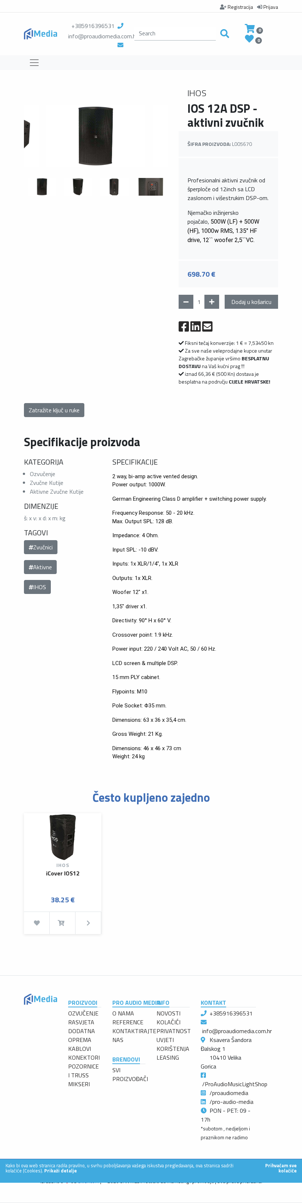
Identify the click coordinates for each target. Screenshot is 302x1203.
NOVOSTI (168, 1013)
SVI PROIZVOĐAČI (130, 1074)
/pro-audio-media (231, 1101)
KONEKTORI (84, 1057)
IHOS (39, 587)
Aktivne (42, 567)
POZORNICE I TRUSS (83, 1071)
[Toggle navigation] (34, 62)
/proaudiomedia (229, 1092)
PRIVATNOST (174, 1031)
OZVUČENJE (83, 1013)
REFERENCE (127, 1022)
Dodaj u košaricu (251, 301)
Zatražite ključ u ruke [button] (54, 410)
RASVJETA (81, 1022)
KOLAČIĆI (168, 1022)
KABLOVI (79, 1048)
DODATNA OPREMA (81, 1035)
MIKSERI (79, 1084)
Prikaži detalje (60, 1170)
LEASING (168, 1057)
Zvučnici (43, 547)
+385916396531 (93, 25)
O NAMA (123, 1013)
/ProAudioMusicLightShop (234, 1084)
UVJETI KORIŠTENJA (173, 1044)
